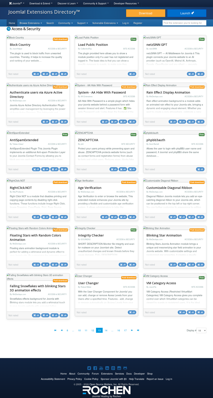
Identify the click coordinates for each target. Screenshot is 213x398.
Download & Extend (40, 3)
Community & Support (95, 3)
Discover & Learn (67, 3)
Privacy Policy (74, 379)
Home (12, 23)
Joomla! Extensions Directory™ (44, 11)
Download (145, 13)
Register (137, 23)
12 (92, 330)
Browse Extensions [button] (30, 23)
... (73, 330)
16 (118, 330)
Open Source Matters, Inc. (103, 384)
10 (79, 330)
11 (86, 330)
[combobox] (184, 22)
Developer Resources (125, 3)
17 (125, 330)
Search (50, 23)
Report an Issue (155, 379)
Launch (185, 13)
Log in (125, 23)
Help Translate (136, 379)
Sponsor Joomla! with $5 (114, 379)
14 (106, 330)
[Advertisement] (106, 348)
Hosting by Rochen (106, 396)
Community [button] (64, 23)
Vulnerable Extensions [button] (104, 23)
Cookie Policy (91, 379)
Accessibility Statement (53, 379)
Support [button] (81, 23)
